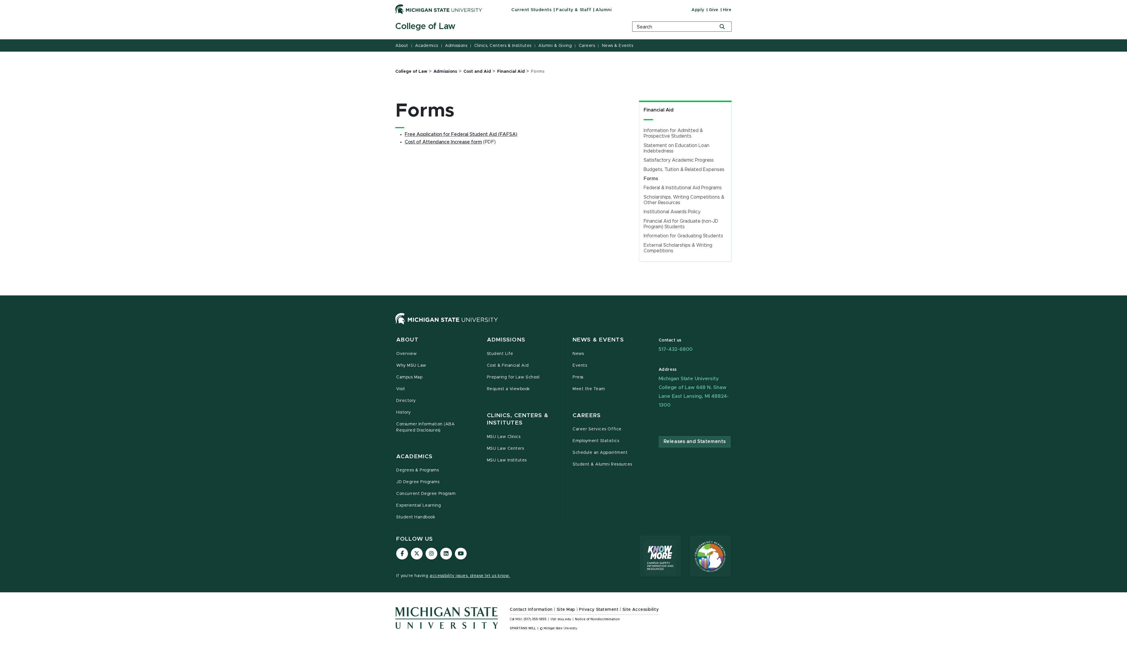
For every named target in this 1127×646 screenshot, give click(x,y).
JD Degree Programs (418, 482)
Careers (587, 46)
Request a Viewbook (508, 389)
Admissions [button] (506, 340)
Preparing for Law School (513, 377)
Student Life (500, 354)
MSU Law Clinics (504, 437)
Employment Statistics (596, 441)
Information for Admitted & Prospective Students (673, 133)
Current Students (531, 10)
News (578, 354)
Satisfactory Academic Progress (679, 160)
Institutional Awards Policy (672, 211)
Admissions (456, 46)
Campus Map (409, 377)
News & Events (617, 46)
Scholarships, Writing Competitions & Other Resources (684, 200)
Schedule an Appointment (600, 453)
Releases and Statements (695, 441)
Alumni (603, 10)
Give (713, 10)
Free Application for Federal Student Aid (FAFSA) (461, 134)
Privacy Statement (598, 610)
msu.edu (564, 619)
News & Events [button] (598, 340)
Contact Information (531, 610)
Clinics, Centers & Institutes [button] (518, 419)
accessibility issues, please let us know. (470, 576)
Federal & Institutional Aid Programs (683, 187)
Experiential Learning (418, 505)
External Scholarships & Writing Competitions (678, 248)
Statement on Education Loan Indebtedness (676, 148)
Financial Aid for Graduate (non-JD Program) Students (681, 224)
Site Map (566, 610)
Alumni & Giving (555, 46)
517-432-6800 (676, 349)
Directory (406, 401)
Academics (426, 46)
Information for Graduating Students (683, 236)
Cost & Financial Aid (508, 365)
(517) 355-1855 (535, 619)
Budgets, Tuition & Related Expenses (684, 169)
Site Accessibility (640, 610)
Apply (697, 10)
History (403, 412)
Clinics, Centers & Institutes (503, 46)
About (401, 46)
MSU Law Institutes (507, 460)
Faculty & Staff (573, 10)
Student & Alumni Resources (602, 464)
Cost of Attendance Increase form (443, 142)
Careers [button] (587, 415)
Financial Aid (659, 110)
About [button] (407, 340)
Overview (406, 354)
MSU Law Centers (505, 449)
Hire (727, 10)
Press (578, 377)
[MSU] (446, 324)
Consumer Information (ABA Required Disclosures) (425, 427)
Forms (651, 178)
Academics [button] (414, 456)
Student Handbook (415, 517)
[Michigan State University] (438, 9)
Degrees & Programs (417, 470)
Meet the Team (589, 389)
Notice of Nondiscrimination (597, 619)
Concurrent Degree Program (425, 494)
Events (580, 365)
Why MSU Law (411, 365)
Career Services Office (597, 429)
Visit (400, 389)
